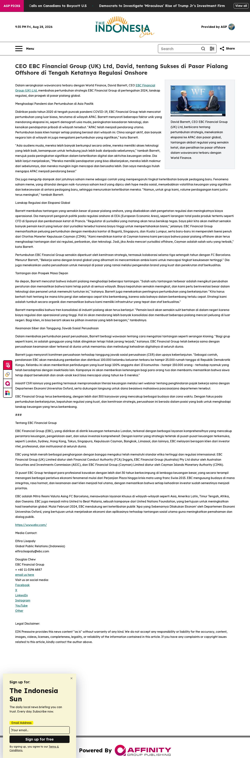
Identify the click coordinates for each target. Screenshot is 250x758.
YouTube (21, 605)
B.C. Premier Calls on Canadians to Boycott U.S (47, 6)
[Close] (71, 678)
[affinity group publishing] (7, 383)
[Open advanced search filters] (212, 48)
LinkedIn (21, 595)
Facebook (22, 585)
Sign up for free (39, 739)
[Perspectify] (7, 374)
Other (19, 611)
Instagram (22, 600)
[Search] (203, 48)
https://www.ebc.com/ (31, 525)
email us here (24, 575)
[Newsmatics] (7, 392)
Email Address (21, 723)
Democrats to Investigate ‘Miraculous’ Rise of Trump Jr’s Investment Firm (162, 6)
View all (241, 6)
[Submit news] (7, 365)
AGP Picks (12, 6)
